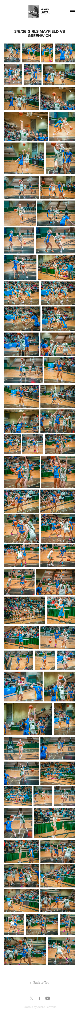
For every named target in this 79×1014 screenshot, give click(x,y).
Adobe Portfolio (46, 1007)
